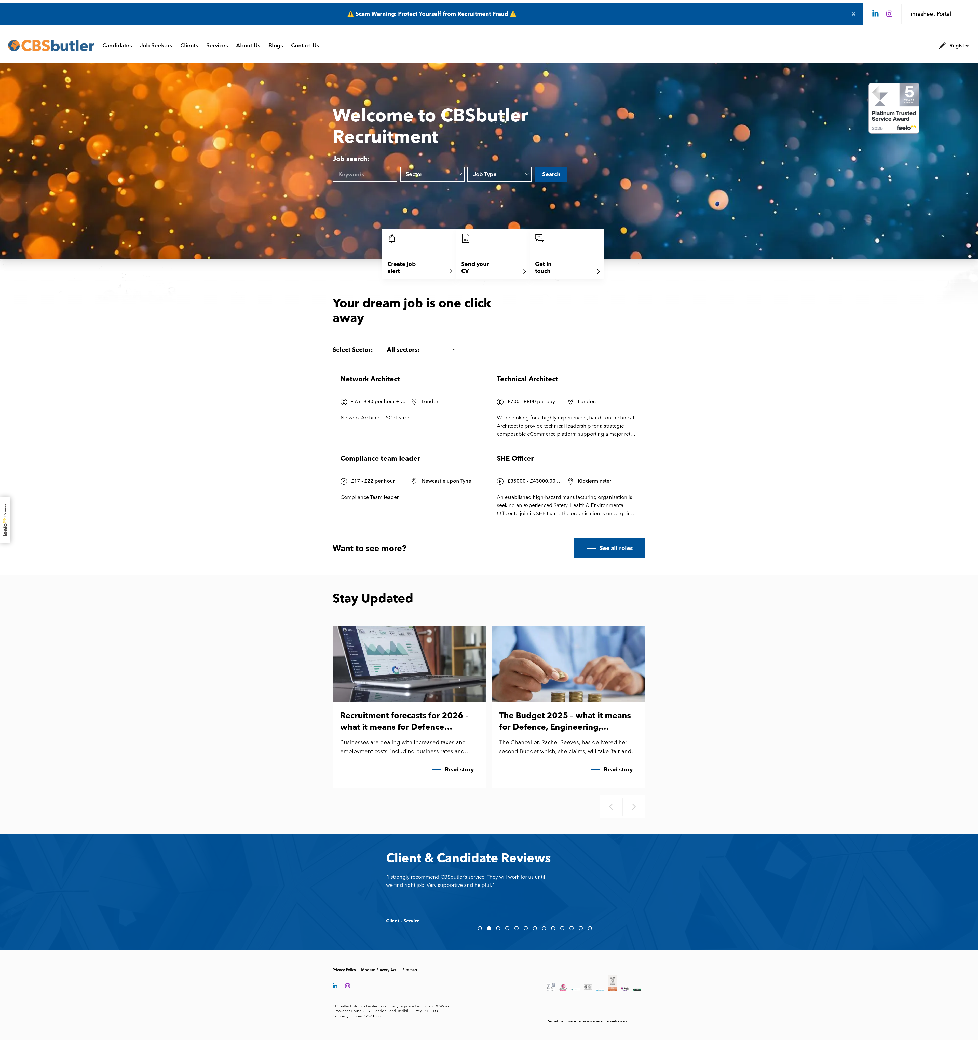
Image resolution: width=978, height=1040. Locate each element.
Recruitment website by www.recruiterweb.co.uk (587, 1021)
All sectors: (403, 349)
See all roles (616, 548)
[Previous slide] (611, 806)
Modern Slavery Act (378, 970)
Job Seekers (156, 45)
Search (551, 174)
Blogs (275, 45)
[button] (480, 928)
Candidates (117, 45)
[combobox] (439, 174)
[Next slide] (633, 806)
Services (217, 45)
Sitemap (409, 970)
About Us (248, 45)
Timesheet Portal (929, 13)
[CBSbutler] (51, 45)
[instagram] (889, 14)
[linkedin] (875, 14)
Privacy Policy (344, 970)
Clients (189, 45)
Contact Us (305, 45)
